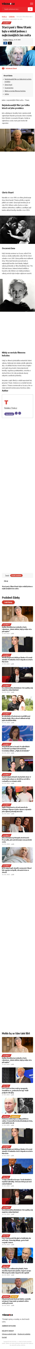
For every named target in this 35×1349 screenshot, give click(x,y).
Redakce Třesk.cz (8, 40)
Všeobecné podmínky (24, 1334)
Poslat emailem (16, 575)
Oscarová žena (9, 88)
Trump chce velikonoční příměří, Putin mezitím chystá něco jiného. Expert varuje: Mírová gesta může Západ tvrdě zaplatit (16, 1271)
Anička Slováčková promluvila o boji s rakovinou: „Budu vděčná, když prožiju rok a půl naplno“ (17, 629)
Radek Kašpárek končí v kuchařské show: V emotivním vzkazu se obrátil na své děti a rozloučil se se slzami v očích (16, 779)
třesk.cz (4, 16)
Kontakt (4, 1337)
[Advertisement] (17, 171)
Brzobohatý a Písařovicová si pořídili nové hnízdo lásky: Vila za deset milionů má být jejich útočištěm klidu (16, 718)
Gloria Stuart (8, 85)
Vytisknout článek (11, 68)
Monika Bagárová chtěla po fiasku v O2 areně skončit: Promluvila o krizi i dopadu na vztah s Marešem (17, 659)
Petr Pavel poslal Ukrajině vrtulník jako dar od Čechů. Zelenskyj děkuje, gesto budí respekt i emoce (16, 1240)
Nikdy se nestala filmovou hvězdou (15, 91)
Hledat (30, 9)
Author (7, 94)
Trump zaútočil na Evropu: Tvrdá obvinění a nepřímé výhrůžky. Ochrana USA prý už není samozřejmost (17, 1182)
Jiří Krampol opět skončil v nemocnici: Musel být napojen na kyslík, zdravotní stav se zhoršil (17, 870)
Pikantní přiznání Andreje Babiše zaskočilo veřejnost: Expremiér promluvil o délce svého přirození (16, 1301)
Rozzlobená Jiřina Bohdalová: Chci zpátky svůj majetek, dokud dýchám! (17, 689)
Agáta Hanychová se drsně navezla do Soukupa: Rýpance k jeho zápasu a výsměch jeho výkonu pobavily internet (16, 809)
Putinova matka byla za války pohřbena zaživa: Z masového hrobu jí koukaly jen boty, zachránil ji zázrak (17, 1121)
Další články (8, 602)
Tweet (7, 575)
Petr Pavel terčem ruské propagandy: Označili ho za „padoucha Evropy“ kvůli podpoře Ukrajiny (15, 1090)
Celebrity (12, 16)
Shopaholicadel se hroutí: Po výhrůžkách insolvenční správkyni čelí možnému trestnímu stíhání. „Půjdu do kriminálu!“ (16, 749)
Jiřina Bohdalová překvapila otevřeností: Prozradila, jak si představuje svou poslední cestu (17, 840)
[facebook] (5, 43)
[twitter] (10, 43)
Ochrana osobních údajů (9, 1334)
